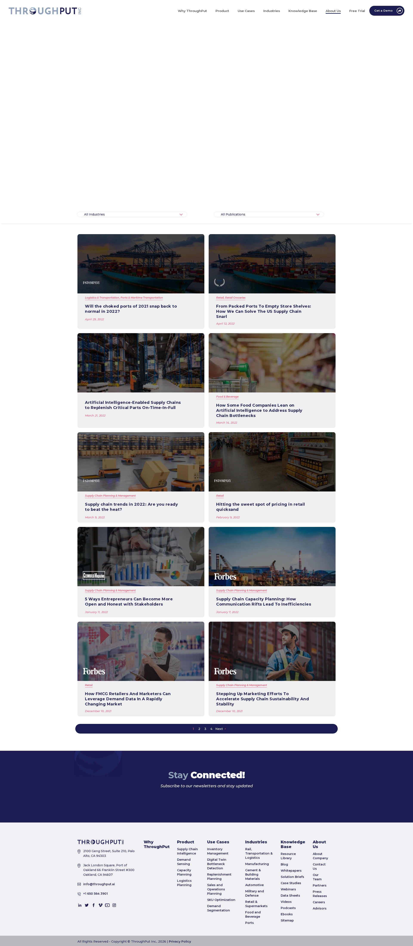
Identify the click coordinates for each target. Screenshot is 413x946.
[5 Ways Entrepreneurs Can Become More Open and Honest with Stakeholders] (140, 556)
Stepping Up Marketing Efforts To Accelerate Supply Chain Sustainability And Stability (262, 698)
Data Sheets (290, 928)
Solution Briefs (292, 909)
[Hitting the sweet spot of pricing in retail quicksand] (272, 461)
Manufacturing (257, 897)
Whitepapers (291, 903)
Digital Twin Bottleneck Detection (216, 896)
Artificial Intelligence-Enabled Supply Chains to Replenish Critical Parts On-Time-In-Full (133, 405)
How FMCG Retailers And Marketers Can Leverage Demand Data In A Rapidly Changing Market (128, 698)
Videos (286, 934)
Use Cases (218, 874)
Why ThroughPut (157, 877)
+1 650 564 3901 (95, 926)
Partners (320, 918)
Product (185, 874)
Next (219, 729)
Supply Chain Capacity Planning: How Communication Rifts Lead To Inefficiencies (263, 602)
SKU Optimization (221, 932)
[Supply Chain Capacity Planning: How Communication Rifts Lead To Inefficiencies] (272, 556)
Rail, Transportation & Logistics (259, 886)
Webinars (288, 922)
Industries (256, 874)
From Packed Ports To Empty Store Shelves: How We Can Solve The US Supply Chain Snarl (263, 311)
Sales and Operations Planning (216, 922)
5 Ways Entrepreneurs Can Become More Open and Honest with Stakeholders (129, 602)
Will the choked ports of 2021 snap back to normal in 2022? (131, 309)
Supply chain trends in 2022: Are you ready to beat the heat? (131, 507)
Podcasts (288, 941)
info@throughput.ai (99, 917)
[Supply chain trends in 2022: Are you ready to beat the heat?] (140, 461)
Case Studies (291, 916)
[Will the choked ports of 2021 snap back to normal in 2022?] (140, 263)
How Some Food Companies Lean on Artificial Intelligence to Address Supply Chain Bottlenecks (259, 410)
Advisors (320, 941)
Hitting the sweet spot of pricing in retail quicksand (260, 507)
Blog (284, 897)
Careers (319, 935)
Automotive (254, 918)
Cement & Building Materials (253, 907)
